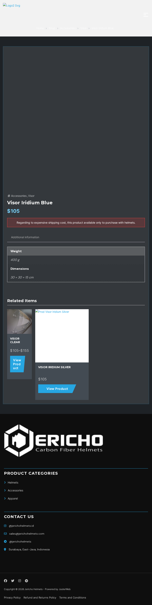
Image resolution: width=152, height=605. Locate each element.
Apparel (13, 498)
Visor (31, 195)
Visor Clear (15, 340)
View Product (17, 364)
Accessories (19, 195)
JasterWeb (64, 589)
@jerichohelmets (20, 541)
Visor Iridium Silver (54, 367)
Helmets (13, 482)
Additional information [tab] (25, 237)
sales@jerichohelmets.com (26, 533)
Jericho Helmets (34, 589)
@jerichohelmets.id (21, 526)
